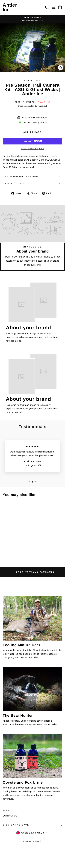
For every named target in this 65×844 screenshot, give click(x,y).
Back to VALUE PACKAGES (35, 572)
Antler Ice (10, 7)
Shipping (22, 106)
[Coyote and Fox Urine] (32, 756)
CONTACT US (10, 816)
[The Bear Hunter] (32, 689)
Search (6, 810)
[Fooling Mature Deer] (32, 618)
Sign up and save (16, 825)
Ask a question (16, 183)
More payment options (32, 148)
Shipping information (21, 176)
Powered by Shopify (32, 841)
